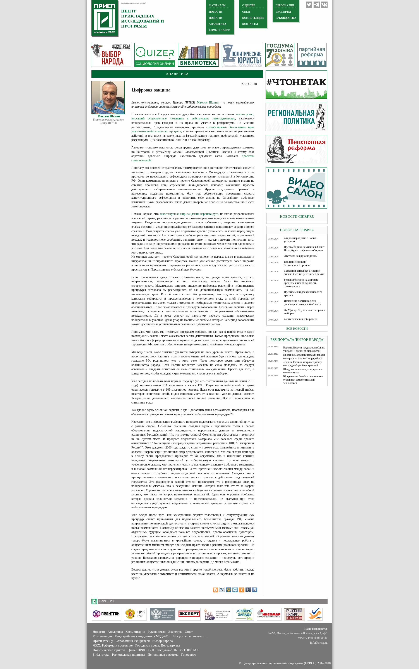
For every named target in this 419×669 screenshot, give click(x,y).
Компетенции (102, 636)
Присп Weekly (103, 641)
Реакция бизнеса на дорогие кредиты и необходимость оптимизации (301, 283)
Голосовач (188, 654)
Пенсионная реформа (163, 654)
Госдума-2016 (167, 650)
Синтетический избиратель (300, 319)
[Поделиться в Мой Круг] (235, 589)
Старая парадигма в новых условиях (300, 239)
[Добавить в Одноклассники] (241, 589)
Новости (99, 631)
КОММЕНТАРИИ (219, 30)
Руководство (286, 17)
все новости (297, 328)
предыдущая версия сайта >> (134, 3)
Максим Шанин (208, 102)
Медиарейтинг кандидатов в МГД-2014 (143, 636)
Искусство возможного (189, 636)
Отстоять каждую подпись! (301, 255)
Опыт (189, 631)
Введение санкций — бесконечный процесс (297, 263)
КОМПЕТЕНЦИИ (253, 17)
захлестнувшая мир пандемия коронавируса (189, 214)
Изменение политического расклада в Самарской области (302, 302)
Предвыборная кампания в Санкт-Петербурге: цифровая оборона (304, 248)
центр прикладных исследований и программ (142, 18)
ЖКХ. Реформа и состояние (113, 645)
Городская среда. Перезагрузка (157, 645)
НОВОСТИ (215, 11)
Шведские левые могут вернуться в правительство (302, 371)
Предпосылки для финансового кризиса (303, 293)
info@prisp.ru (319, 642)
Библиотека (101, 654)
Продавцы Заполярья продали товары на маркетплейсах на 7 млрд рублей (304, 356)
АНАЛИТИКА (217, 24)
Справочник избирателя (133, 641)
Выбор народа (162, 641)
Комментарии (135, 631)
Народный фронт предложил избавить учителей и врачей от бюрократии (304, 349)
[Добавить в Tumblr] (248, 589)
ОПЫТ (246, 11)
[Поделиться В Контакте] (254, 589)
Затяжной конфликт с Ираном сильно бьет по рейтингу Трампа (304, 272)
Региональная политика (128, 654)
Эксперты (175, 631)
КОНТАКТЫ (250, 24)
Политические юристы (109, 650)
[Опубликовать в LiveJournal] (222, 589)
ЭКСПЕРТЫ (283, 11)
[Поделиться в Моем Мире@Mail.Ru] (228, 589)
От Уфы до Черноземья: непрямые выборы (305, 312)
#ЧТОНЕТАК (189, 650)
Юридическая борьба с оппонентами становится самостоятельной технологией (303, 380)
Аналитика (115, 631)
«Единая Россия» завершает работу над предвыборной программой (302, 363)
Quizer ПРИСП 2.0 (141, 650)
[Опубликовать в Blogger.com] (215, 589)
